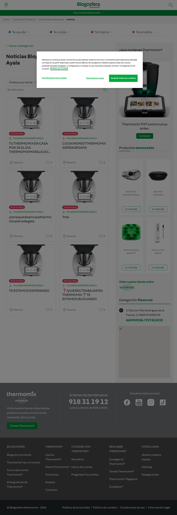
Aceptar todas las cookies (123, 78)
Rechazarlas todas (95, 78)
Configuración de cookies (54, 78)
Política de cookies (59, 69)
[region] (90, 69)
